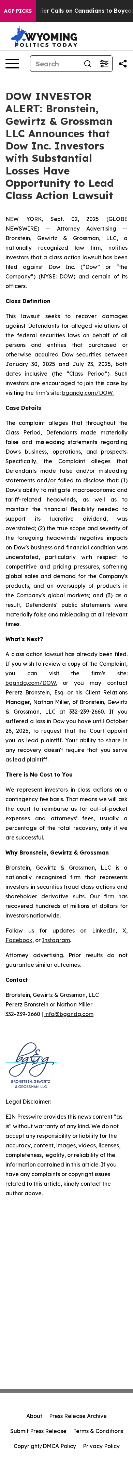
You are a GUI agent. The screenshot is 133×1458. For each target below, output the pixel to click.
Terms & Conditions (98, 1431)
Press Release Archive (78, 1416)
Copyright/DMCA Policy (45, 1446)
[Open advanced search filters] (104, 63)
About (34, 1416)
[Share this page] (123, 63)
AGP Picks (18, 11)
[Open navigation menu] (12, 63)
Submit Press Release (38, 1431)
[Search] (87, 63)
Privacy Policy (101, 1446)
